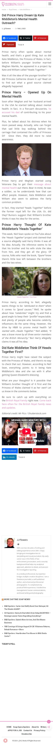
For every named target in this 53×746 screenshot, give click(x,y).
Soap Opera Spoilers (21, 727)
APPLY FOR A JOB (15, 730)
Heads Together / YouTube (26, 297)
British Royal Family (16, 400)
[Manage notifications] (5, 741)
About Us (35, 727)
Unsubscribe (26, 734)
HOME (9, 727)
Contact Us (27, 730)
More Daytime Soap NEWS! (17, 599)
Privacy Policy (39, 730)
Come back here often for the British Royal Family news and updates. (26, 404)
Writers (43, 727)
